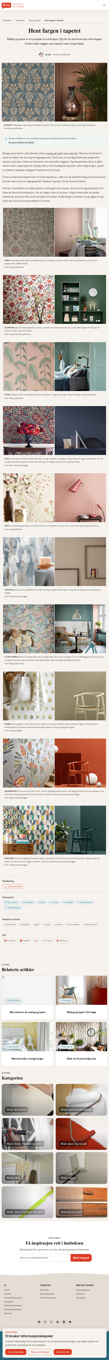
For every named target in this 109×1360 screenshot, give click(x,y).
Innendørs (20, 20)
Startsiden (7, 20)
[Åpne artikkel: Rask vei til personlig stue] (81, 1036)
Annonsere (8, 1301)
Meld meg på (81, 1257)
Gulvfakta (80, 1294)
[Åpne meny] (104, 5)
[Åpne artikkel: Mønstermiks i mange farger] (27, 1036)
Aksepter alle (62, 1352)
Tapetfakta (81, 1298)
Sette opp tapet (91, 924)
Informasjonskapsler (13, 1309)
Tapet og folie (35, 20)
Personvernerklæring (13, 1305)
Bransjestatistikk (47, 1294)
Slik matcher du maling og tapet (28, 1012)
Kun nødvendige (16, 1352)
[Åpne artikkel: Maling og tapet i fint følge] (81, 990)
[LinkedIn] (63, 1322)
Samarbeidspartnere (13, 1298)
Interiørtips (25, 924)
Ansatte (7, 1294)
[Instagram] (45, 1322)
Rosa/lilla (58, 924)
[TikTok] (51, 1322)
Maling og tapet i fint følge (81, 1012)
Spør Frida (44, 1290)
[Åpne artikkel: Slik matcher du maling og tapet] (27, 990)
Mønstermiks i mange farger (27, 1058)
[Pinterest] (57, 1322)
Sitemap (7, 1313)
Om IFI (7, 1290)
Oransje (47, 924)
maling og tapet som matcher (62, 153)
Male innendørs (73, 924)
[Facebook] (38, 1322)
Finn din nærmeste (48, 1298)
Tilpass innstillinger (40, 1352)
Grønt (37, 924)
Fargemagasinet (83, 1290)
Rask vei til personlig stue (81, 1058)
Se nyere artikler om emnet (21, 142)
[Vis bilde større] (54, 92)
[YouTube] (70, 1322)
